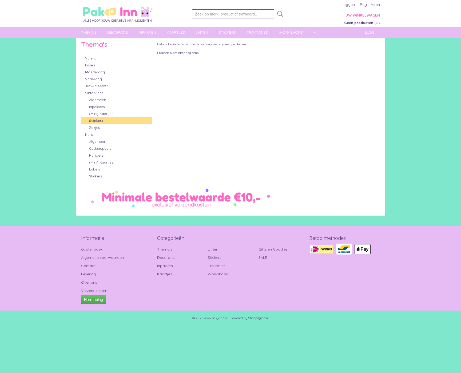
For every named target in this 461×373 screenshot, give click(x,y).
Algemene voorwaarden (102, 257)
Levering (88, 274)
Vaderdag (93, 79)
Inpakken (147, 32)
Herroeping (93, 299)
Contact (88, 265)
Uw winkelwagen (362, 15)
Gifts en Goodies (273, 249)
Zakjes (94, 127)
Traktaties (257, 32)
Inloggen (347, 4)
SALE (263, 257)
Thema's (89, 32)
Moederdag (95, 72)
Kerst (89, 134)
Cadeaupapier (101, 148)
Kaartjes (176, 32)
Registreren (370, 4)
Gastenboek (91, 249)
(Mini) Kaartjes (101, 114)
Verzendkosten (94, 290)
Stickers (227, 32)
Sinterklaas (94, 93)
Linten (202, 32)
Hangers (96, 155)
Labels (94, 169)
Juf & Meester (96, 86)
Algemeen (97, 100)
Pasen (90, 65)
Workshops (291, 32)
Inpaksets (97, 107)
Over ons (89, 282)
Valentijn (92, 58)
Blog (369, 32)
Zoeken (279, 14)
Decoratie (117, 32)
